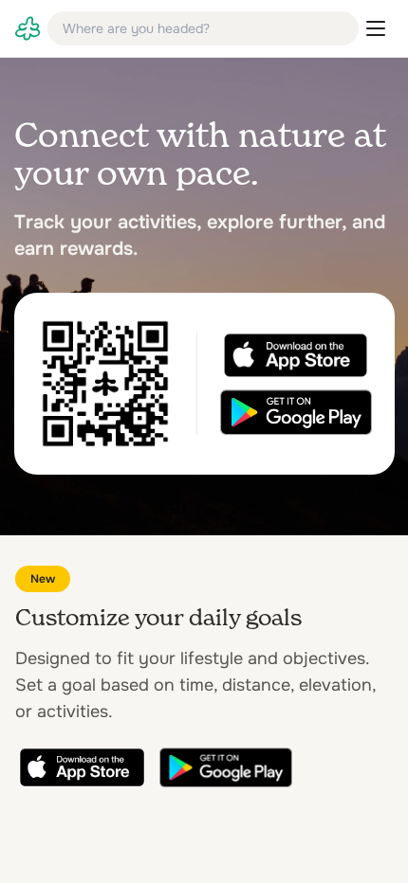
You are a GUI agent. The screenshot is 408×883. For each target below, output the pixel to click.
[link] (27, 28)
